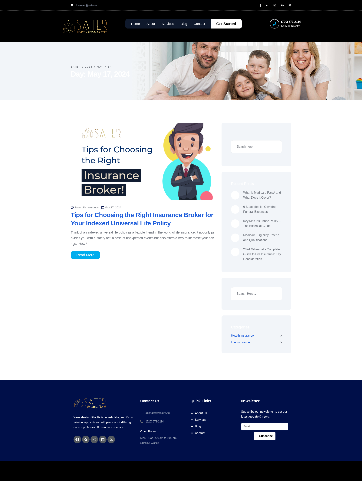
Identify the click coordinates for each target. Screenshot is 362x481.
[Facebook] (77, 439)
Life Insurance (240, 342)
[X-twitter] (111, 439)
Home (135, 24)
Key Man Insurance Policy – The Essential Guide (262, 223)
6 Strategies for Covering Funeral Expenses (259, 209)
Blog (184, 24)
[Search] (275, 293)
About (150, 24)
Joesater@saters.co (87, 5)
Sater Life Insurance (86, 207)
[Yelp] (86, 439)
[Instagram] (94, 439)
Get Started (226, 24)
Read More (85, 255)
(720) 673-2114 (291, 21)
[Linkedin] (103, 439)
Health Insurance (242, 335)
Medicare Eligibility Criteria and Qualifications (261, 238)
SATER (194, 466)
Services (168, 24)
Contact (199, 24)
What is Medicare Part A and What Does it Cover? (262, 195)
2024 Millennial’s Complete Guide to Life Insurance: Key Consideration (262, 254)
